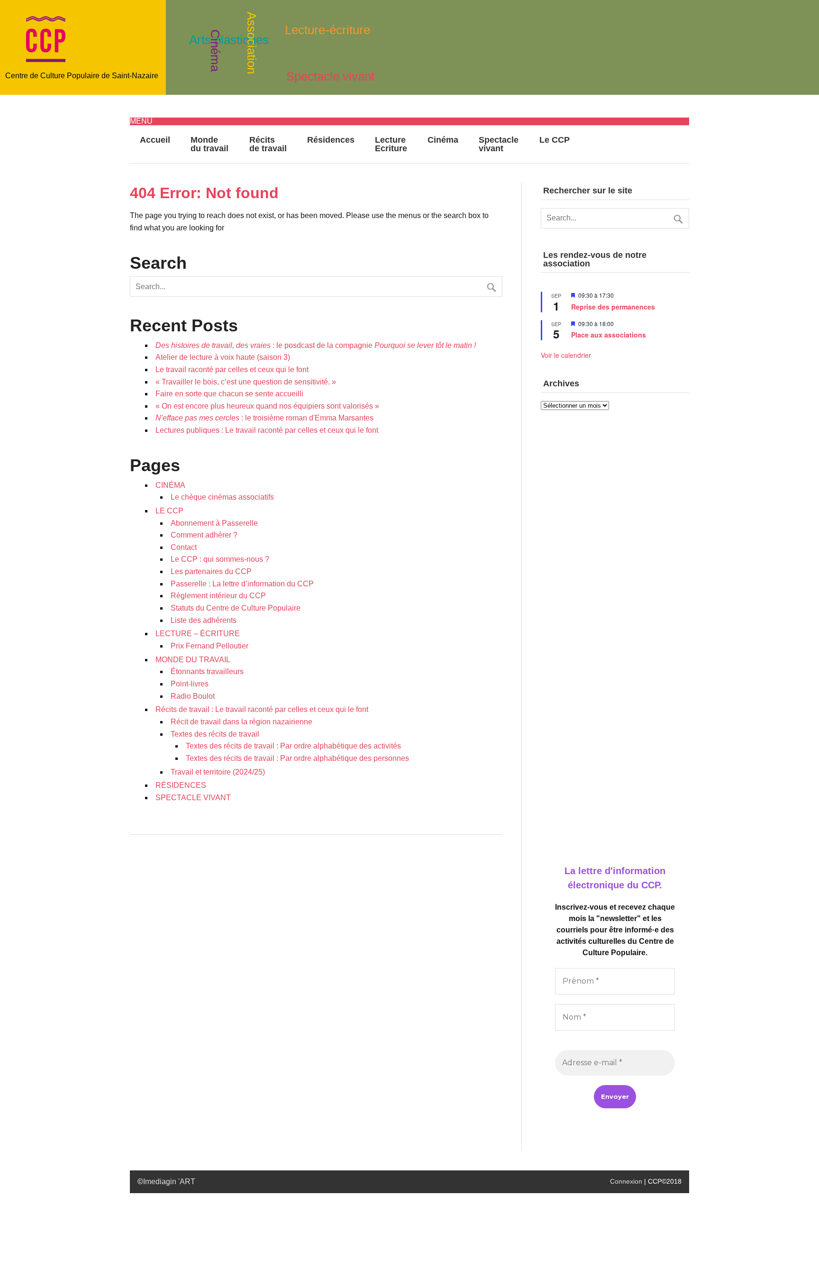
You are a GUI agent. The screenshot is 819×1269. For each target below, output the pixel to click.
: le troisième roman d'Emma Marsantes (264, 418)
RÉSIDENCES (180, 785)
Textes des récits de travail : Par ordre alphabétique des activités (293, 746)
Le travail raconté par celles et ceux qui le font (232, 369)
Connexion (626, 1181)
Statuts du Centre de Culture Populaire (235, 608)
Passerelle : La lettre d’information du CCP (242, 584)
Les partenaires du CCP (211, 571)
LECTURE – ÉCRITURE (197, 634)
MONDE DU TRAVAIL (192, 660)
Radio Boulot (193, 696)
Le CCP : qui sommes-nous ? (220, 559)
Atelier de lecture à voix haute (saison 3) (222, 357)
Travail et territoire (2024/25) (218, 772)
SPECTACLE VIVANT (193, 798)
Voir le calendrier (566, 355)
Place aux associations (608, 334)
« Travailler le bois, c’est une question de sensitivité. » (245, 382)
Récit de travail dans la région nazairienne (241, 722)
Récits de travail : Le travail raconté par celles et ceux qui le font (261, 709)
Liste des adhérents (204, 620)
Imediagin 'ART (169, 1182)
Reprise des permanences (613, 306)
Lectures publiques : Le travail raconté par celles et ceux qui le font (266, 430)
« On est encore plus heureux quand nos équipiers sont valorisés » (267, 406)
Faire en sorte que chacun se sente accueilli (229, 394)
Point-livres (190, 684)
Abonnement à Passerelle (214, 523)
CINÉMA (170, 485)
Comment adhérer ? (204, 535)
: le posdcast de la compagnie (315, 345)
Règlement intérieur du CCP (218, 596)
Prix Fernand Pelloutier (209, 646)
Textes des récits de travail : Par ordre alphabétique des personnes (297, 758)
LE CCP (169, 511)
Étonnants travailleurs (207, 671)
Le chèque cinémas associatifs (222, 497)
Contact (184, 547)
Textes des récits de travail (215, 734)
